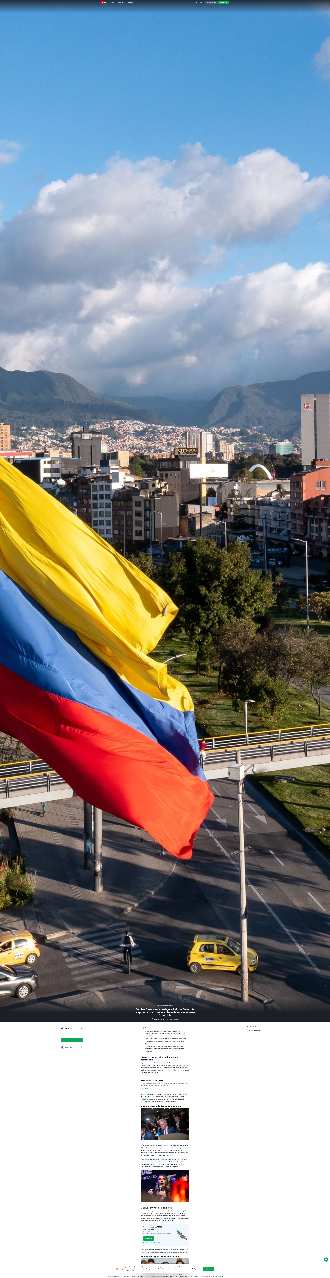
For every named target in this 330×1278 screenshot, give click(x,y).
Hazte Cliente (223, 2)
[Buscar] (196, 2)
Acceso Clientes (211, 2)
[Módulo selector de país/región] (200, 2)
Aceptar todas (208, 1269)
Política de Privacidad (127, 1271)
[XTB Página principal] (104, 2)
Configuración (196, 1269)
